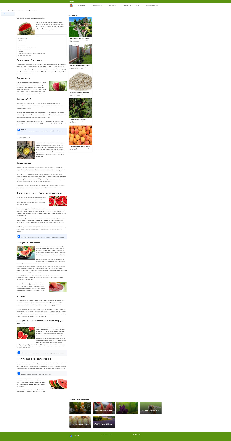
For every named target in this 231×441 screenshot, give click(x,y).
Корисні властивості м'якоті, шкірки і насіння (27, 47)
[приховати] (65, 36)
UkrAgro (71, 5)
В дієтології (21, 51)
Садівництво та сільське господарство (131, 5)
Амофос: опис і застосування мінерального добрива (79, 92)
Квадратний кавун (22, 45)
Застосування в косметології (24, 49)
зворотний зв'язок (136, 434)
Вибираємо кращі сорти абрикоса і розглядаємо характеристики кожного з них (80, 146)
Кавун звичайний (22, 42)
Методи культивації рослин (152, 5)
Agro (71, 1)
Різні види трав (112, 5)
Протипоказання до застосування (24, 55)
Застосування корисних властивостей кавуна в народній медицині (32, 53)
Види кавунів (20, 40)
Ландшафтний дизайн (97, 5)
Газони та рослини (81, 5)
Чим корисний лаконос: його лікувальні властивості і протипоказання (78, 119)
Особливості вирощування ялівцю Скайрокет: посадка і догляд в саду (80, 65)
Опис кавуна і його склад (23, 38)
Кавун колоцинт (22, 44)
